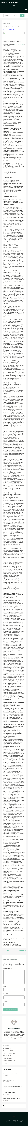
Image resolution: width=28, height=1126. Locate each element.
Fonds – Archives (7, 1053)
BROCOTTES (5, 950)
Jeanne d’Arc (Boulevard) (8, 1080)
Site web (5, 1001)
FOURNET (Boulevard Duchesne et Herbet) (12, 1086)
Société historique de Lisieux (9, 2)
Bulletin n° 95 (22, 950)
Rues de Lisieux (7, 1063)
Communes (6, 1051)
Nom (5, 986)
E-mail (5, 994)
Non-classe (6, 1055)
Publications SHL (7, 1060)
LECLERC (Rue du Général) (9, 1092)
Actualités (6, 1048)
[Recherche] (22, 15)
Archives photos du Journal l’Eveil (10, 1074)
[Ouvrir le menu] (14, 6)
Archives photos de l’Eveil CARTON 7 (11, 1098)
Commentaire (7, 968)
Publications (6, 1058)
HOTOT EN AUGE (19, 44)
